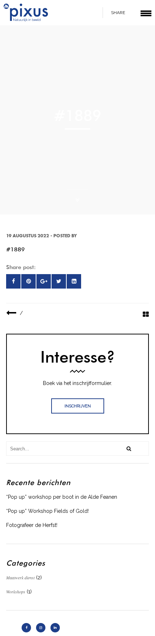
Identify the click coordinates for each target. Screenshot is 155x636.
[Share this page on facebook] (13, 281)
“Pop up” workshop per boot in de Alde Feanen (61, 497)
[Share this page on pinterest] (28, 281)
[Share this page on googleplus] (43, 281)
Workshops (15, 591)
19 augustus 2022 (27, 236)
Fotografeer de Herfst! (31, 525)
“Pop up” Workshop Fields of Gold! (47, 511)
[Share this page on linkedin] (74, 281)
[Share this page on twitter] (59, 281)
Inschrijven (78, 406)
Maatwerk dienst (20, 577)
